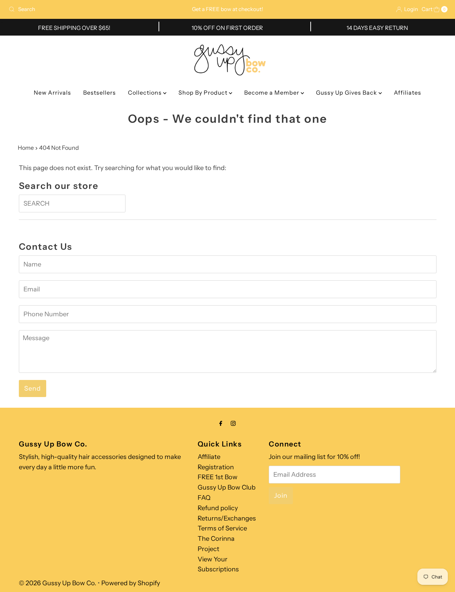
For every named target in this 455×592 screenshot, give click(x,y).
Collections (145, 92)
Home (26, 147)
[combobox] (78, 9)
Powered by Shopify (130, 583)
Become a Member (272, 92)
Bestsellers (99, 92)
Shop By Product (203, 92)
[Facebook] (220, 423)
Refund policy (218, 508)
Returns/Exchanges (227, 518)
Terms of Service (222, 528)
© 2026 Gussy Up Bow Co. (57, 583)
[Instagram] (233, 423)
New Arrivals (52, 92)
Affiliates (407, 92)
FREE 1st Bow (217, 477)
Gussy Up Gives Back (347, 92)
